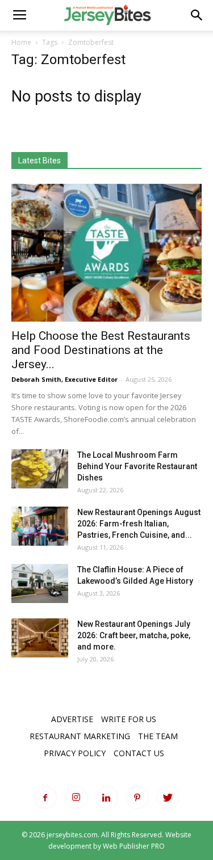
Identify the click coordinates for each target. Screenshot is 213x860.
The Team (158, 736)
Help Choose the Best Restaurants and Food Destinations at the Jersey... (100, 350)
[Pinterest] (137, 797)
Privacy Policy (75, 753)
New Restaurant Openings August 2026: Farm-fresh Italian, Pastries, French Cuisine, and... (139, 523)
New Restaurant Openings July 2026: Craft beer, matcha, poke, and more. (133, 635)
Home (21, 42)
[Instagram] (76, 797)
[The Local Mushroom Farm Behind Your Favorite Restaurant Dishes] (39, 468)
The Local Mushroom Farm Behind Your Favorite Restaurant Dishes (137, 466)
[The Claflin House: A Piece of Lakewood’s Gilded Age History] (39, 583)
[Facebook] (45, 797)
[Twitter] (168, 797)
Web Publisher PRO (134, 846)
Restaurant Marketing (80, 736)
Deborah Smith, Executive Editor (64, 379)
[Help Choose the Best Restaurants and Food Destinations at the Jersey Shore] (106, 253)
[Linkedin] (106, 797)
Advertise (72, 719)
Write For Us (128, 719)
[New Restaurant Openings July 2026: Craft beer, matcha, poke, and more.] (39, 637)
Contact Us (139, 753)
